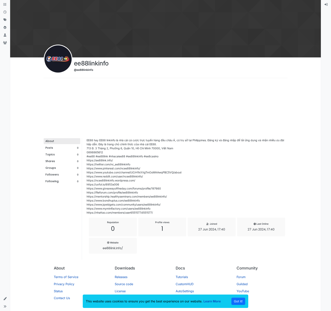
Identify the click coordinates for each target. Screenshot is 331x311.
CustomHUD (185, 284)
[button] (5, 299)
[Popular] (5, 27)
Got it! (238, 301)
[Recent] (5, 12)
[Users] (5, 35)
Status (58, 291)
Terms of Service (66, 277)
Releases (121, 277)
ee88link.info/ (113, 248)
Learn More (212, 301)
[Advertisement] (165, 109)
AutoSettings (185, 291)
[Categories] (5, 5)
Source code (124, 284)
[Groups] (5, 43)
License (120, 291)
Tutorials (182, 277)
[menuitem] (326, 5)
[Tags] (5, 20)
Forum (241, 277)
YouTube (243, 291)
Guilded (242, 284)
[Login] (326, 5)
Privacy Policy (64, 284)
